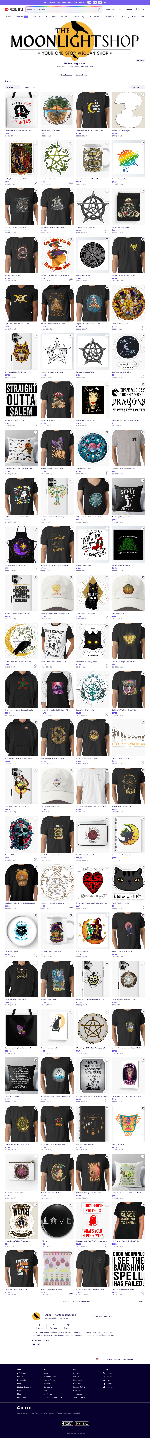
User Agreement (22, 1413)
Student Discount (24, 1387)
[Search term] (99, 9)
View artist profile (87, 66)
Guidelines (77, 1384)
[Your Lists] (137, 9)
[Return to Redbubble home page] (14, 9)
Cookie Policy (76, 1413)
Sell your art (48, 1387)
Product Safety (79, 1387)
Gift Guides (21, 1373)
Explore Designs (82, 75)
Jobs (45, 1390)
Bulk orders (21, 1397)
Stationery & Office (128, 17)
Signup (20, 1394)
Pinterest (110, 1387)
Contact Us (77, 1394)
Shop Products (67, 75)
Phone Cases (51, 17)
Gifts (143, 17)
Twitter (109, 1380)
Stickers (37, 17)
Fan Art (20, 1377)
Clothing (21, 17)
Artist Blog (48, 1394)
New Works (21, 1380)
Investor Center (50, 1377)
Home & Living (78, 17)
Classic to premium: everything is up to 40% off (64, 2)
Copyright (77, 1390)
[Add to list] (35, 94)
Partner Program (50, 1380)
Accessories (110, 17)
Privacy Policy (34, 1413)
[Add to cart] (35, 183)
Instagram (110, 1373)
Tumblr (109, 1384)
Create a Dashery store (53, 1397)
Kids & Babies (95, 17)
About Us (47, 1373)
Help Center (78, 1380)
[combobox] (64, 9)
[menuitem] (8, 17)
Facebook (110, 1377)
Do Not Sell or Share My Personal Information (56, 1413)
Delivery (76, 1373)
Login (19, 1390)
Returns (76, 1377)
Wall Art (64, 17)
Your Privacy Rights (80, 1397)
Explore (8, 17)
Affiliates (47, 1384)
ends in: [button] (67, 2)
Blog (19, 1384)
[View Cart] (142, 9)
